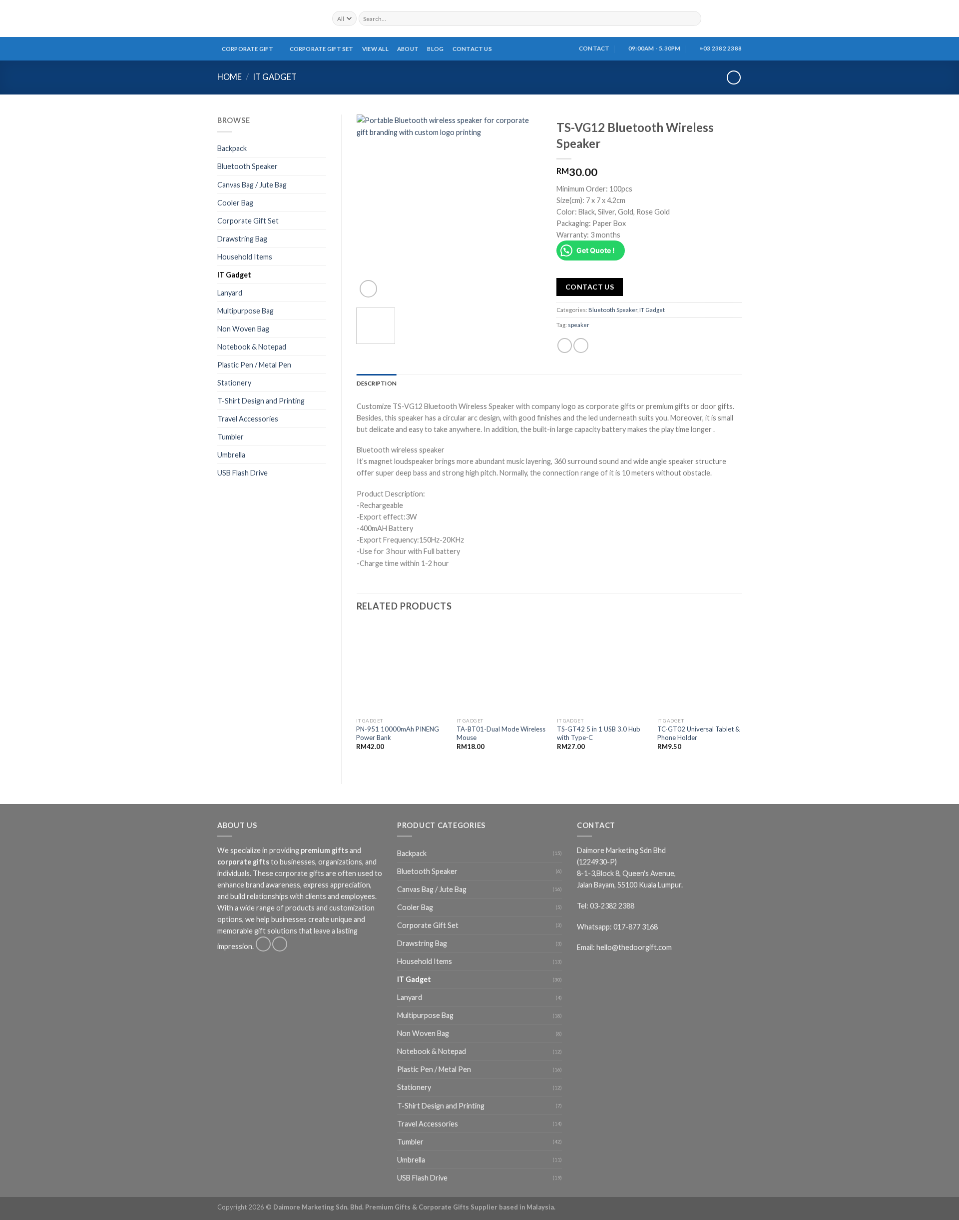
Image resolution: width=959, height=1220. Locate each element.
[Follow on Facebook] (263, 944)
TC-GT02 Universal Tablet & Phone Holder (698, 733)
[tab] (377, 383)
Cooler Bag (235, 202)
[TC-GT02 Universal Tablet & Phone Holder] (701, 668)
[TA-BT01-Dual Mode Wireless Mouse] (501, 668)
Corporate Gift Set (322, 49)
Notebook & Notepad (251, 346)
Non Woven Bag (243, 328)
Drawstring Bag (242, 238)
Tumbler (230, 436)
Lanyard (229, 292)
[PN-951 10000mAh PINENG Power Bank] (400, 668)
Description (377, 383)
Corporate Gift (247, 49)
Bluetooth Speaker (247, 166)
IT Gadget (275, 77)
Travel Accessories (247, 418)
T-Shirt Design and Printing (261, 400)
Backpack (232, 148)
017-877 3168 (635, 926)
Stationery (234, 382)
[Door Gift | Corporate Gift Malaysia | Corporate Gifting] (267, 18)
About (408, 49)
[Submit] (693, 18)
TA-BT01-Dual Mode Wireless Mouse (501, 733)
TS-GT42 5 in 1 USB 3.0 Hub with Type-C (598, 733)
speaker (578, 325)
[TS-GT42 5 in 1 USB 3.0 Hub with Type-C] (601, 668)
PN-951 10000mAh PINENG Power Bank (397, 733)
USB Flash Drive (242, 472)
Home (229, 77)
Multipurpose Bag (245, 310)
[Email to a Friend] (580, 345)
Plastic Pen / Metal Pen (254, 364)
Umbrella (231, 454)
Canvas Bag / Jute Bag (252, 184)
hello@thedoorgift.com (634, 947)
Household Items (244, 256)
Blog (435, 49)
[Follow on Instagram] (279, 944)
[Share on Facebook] (564, 345)
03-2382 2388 (612, 906)
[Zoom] (368, 289)
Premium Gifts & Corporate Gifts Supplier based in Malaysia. (460, 1207)
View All (375, 49)
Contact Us (472, 49)
